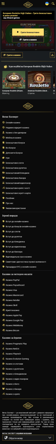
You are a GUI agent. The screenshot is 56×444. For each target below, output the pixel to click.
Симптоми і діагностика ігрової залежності (26, 261)
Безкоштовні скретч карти (18, 193)
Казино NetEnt (12, 348)
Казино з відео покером (17, 379)
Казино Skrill (11, 305)
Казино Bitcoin (12, 330)
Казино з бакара (13, 389)
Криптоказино (12, 310)
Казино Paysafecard (15, 285)
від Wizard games (11, 17)
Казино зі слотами (14, 363)
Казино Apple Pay (14, 315)
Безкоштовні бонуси (15, 142)
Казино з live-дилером (16, 132)
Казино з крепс (13, 394)
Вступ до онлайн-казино (17, 221)
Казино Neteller (13, 300)
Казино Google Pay (14, 320)
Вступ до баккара (14, 251)
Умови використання (16, 208)
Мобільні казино (13, 137)
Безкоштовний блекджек (17, 173)
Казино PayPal (12, 280)
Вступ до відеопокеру (16, 246)
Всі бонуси (11, 147)
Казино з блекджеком (16, 373)
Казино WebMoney (14, 325)
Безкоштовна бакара (16, 178)
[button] (52, 55)
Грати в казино (30, 39)
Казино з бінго (12, 384)
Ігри (7, 157)
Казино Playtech (13, 353)
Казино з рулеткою (15, 368)
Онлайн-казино (13, 122)
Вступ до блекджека (15, 241)
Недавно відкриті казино (17, 127)
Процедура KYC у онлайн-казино (21, 266)
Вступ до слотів (13, 231)
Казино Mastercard (14, 295)
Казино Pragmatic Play (16, 343)
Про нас (9, 203)
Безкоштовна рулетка (16, 168)
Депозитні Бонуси (14, 152)
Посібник (10, 198)
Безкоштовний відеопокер (18, 183)
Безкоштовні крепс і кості (18, 188)
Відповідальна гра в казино (19, 256)
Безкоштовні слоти (15, 162)
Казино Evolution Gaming (17, 358)
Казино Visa (11, 290)
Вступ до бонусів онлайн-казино (21, 226)
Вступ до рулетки (14, 236)
